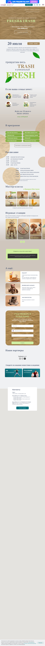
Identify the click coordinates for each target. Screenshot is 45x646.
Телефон (13, 328)
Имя (12, 323)
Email (13, 333)
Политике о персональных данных (30, 643)
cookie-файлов (31, 642)
